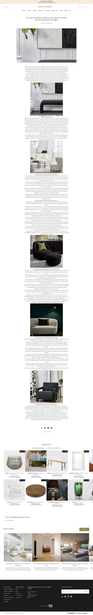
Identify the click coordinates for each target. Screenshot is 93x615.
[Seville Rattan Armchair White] (14, 490)
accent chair (30, 208)
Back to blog (48, 431)
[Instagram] (68, 596)
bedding (29, 223)
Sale (70, 10)
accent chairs (36, 75)
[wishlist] (7, 7)
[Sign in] (83, 7)
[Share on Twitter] (41, 427)
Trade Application (20, 587)
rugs (37, 226)
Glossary (6, 601)
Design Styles (54, 10)
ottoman (39, 208)
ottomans (44, 75)
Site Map (6, 595)
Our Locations (19, 595)
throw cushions (52, 75)
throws (59, 223)
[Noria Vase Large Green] (78, 490)
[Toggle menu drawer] (4, 7)
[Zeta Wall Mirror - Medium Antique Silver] (78, 461)
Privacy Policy (7, 593)
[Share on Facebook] (51, 427)
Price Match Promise (9, 597)
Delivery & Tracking (8, 591)
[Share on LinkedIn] (48, 427)
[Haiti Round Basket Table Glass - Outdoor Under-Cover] (14, 461)
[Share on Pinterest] (44, 427)
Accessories (47, 10)
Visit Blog (84, 529)
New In (23, 10)
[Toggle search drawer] (79, 7)
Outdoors (40, 10)
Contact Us (18, 597)
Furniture (29, 10)
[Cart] (86, 7)
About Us (18, 593)
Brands (65, 10)
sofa (34, 208)
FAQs (17, 591)
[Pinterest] (65, 596)
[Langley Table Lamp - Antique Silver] (35, 461)
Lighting (34, 10)
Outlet (60, 10)
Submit (85, 591)
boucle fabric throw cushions (43, 212)
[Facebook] (71, 596)
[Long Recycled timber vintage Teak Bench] (57, 461)
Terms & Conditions (8, 589)
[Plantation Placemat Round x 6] (35, 490)
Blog (17, 589)
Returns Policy (7, 587)
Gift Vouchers (7, 599)
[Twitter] (62, 596)
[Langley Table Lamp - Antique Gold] (57, 490)
